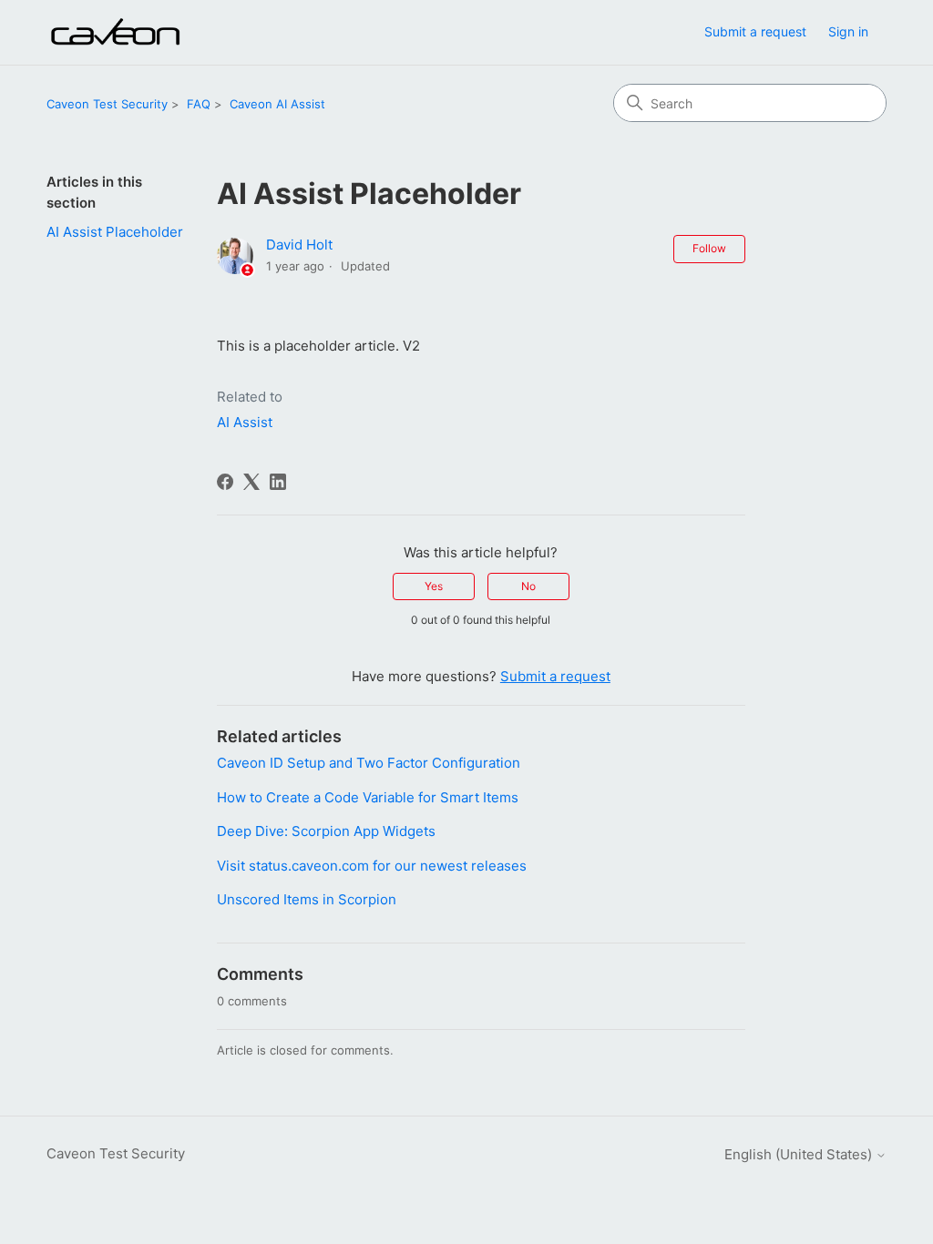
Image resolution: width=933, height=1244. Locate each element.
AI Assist (244, 422)
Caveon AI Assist (277, 104)
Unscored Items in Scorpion (306, 899)
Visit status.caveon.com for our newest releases (372, 865)
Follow (709, 248)
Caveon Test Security (107, 104)
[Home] (115, 32)
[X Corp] (251, 482)
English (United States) (800, 1154)
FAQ (198, 104)
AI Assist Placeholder (114, 231)
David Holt (299, 244)
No (528, 586)
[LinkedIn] (278, 482)
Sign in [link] (848, 31)
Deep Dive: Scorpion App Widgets (326, 831)
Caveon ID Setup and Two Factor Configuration (368, 762)
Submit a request (755, 31)
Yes (434, 586)
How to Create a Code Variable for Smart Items (367, 797)
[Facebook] (225, 482)
